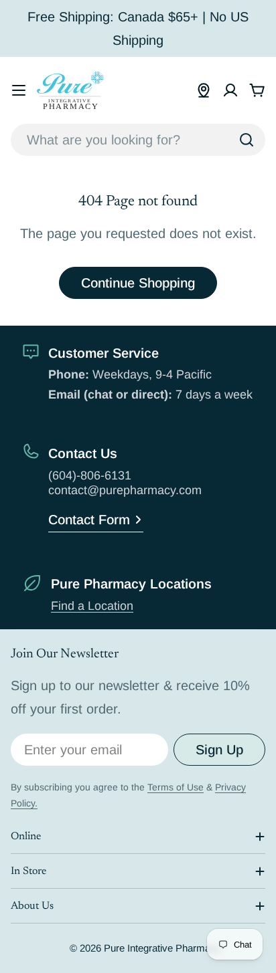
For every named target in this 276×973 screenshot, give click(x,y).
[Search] (246, 140)
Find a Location (92, 606)
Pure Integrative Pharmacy (162, 948)
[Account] (230, 90)
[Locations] (204, 90)
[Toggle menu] (19, 90)
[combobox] (138, 140)
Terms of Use (175, 787)
